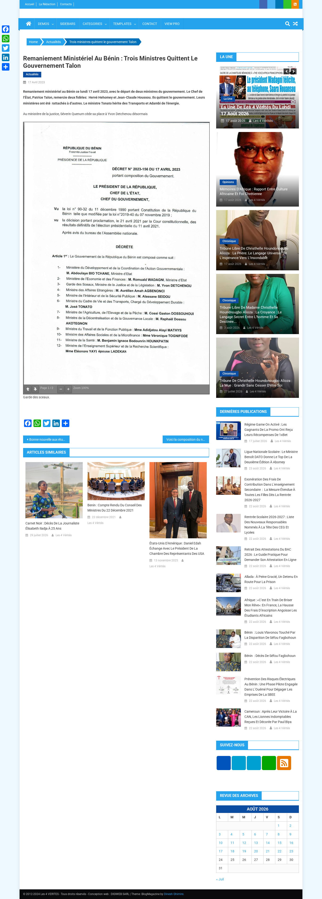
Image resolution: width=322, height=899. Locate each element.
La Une (228, 98)
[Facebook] (5, 29)
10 (221, 843)
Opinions (228, 182)
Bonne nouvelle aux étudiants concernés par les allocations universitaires (49, 439)
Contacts (66, 4)
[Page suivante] (35, 389)
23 (291, 851)
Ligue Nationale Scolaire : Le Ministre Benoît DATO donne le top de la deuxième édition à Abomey (271, 457)
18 (232, 851)
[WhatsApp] (5, 38)
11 (232, 843)
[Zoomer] (68, 389)
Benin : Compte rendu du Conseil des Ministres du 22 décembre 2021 (114, 507)
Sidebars (67, 24)
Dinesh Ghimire (173, 894)
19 (244, 851)
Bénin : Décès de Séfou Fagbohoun (270, 656)
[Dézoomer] (60, 389)
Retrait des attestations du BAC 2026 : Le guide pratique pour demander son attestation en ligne (270, 554)
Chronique (229, 241)
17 (221, 851)
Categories (92, 24)
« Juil (220, 879)
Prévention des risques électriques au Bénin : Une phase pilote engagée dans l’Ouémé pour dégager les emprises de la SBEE (270, 686)
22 (279, 851)
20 (256, 851)
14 (268, 843)
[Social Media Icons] (224, 763)
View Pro (172, 24)
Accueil (29, 4)
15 (279, 843)
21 (268, 851)
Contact (149, 24)
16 (291, 843)
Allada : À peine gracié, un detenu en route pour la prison (271, 579)
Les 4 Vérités (64, 535)
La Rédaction (47, 4)
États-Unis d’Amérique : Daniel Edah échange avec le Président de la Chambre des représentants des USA (176, 548)
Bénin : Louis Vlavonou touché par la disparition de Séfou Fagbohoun (270, 635)
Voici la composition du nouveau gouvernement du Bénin (187, 439)
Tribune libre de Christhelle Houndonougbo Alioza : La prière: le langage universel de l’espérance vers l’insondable (254, 253)
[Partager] (5, 67)
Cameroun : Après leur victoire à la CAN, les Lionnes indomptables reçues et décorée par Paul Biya (270, 717)
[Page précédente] (27, 389)
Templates (122, 24)
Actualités (32, 74)
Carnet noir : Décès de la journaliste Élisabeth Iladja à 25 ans (52, 525)
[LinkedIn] (5, 57)
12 (244, 843)
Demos (43, 24)
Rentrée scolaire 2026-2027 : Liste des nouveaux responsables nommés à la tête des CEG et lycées (269, 524)
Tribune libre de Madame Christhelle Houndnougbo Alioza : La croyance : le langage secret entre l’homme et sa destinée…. (251, 314)
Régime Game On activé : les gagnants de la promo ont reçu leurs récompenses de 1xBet (268, 430)
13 (256, 843)
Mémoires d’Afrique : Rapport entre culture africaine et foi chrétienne (254, 191)
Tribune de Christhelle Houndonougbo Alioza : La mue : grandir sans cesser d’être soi (256, 383)
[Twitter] (5, 48)
